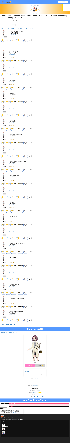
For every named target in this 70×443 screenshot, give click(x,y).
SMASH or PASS (4, 332)
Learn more (14, 412)
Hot (5, 28)
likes (29, 40)
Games (44, 1)
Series (17, 28)
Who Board (28, 400)
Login (19, 419)
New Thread (41, 400)
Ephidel (36, 374)
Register (21, 419)
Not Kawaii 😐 (40, 365)
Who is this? (13, 404)
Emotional (13, 40)
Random (21, 28)
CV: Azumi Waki (13, 34)
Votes (16, 332)
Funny (8, 40)
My (8, 28)
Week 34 (3, 427)
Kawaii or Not (11, 332)
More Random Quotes (8, 325)
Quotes (48, 1)
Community (53, 1)
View (12, 406)
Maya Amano (7, 430)
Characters (35, 1)
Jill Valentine (7, 426)
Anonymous (13, 403)
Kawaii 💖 (30, 365)
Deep (25, 40)
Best (2, 28)
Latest (26, 28)
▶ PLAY (4, 57)
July (2, 423)
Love (3, 40)
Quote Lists (31, 28)
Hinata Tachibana (13, 47)
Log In (67, 2)
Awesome (20, 40)
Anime (40, 1)
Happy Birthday (42, 396)
